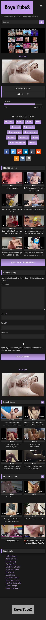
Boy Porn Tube (11, 559)
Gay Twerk (10, 572)
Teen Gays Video (12, 580)
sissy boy (24, 137)
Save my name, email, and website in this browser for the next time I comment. (22, 349)
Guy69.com (10, 575)
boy (20, 122)
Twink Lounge (11, 586)
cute (30, 122)
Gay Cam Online (12, 570)
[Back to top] (39, 613)
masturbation (31, 132)
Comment (5, 285)
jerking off (29, 127)
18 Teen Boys (11, 556)
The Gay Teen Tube (13, 583)
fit (39, 122)
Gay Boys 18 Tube (13, 567)
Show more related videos (23, 262)
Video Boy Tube (12, 588)
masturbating (15, 132)
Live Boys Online (12, 578)
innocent (17, 127)
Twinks (10, 122)
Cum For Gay (11, 562)
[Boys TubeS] (19, 8)
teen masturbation (18, 142)
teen (36, 137)
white (33, 142)
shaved (12, 137)
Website (4, 333)
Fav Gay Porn (11, 564)
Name (4, 314)
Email (4, 323)
